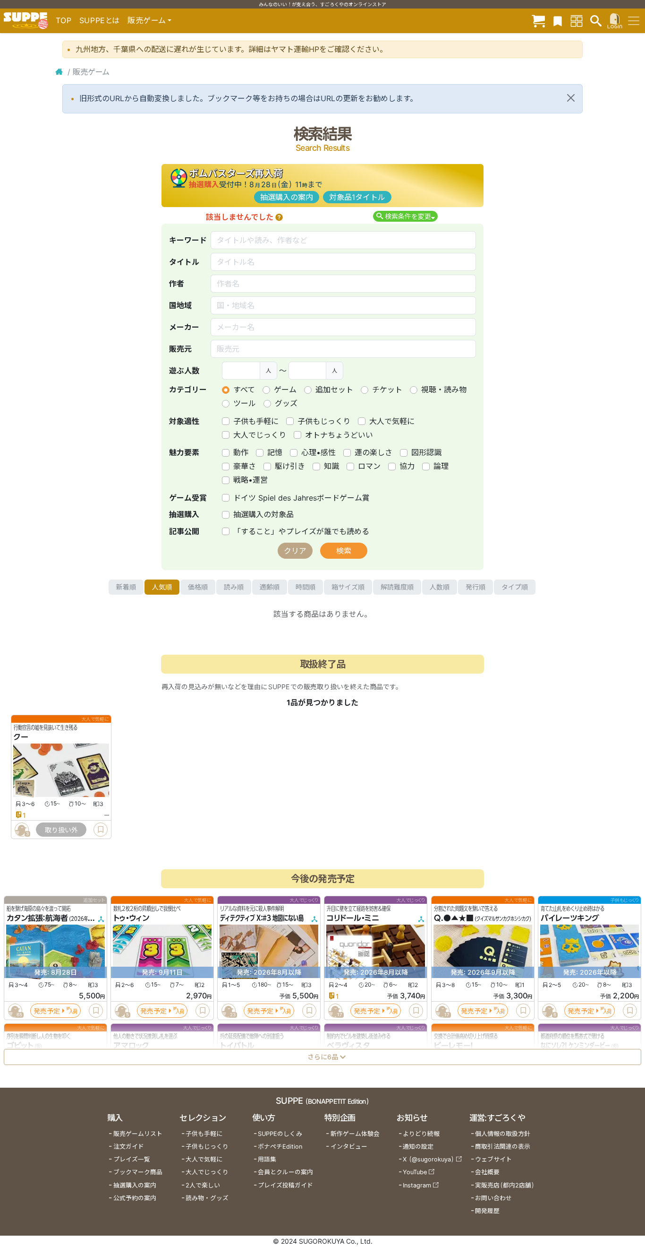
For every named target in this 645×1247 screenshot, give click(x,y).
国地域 (180, 305)
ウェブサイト (493, 1159)
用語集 (267, 1159)
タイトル (184, 262)
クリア (295, 550)
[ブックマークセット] (557, 20)
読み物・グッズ (207, 1198)
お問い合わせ (493, 1198)
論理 (441, 466)
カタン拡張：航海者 (37, 918)
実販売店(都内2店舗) (505, 1185)
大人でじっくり (259, 435)
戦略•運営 (250, 480)
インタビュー (349, 1146)
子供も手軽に (256, 421)
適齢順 (270, 587)
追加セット (334, 389)
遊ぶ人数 (184, 370)
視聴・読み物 (444, 389)
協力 (407, 466)
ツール (244, 403)
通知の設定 (418, 1146)
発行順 (475, 587)
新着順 (126, 587)
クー (21, 737)
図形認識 (426, 452)
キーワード (188, 240)
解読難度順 (397, 587)
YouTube (415, 1172)
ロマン (369, 466)
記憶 (274, 452)
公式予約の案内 (134, 1198)
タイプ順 (514, 587)
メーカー (184, 327)
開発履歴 (487, 1210)
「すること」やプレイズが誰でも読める (301, 531)
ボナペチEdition (280, 1146)
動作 (240, 452)
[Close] (571, 98)
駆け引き (290, 466)
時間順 (305, 587)
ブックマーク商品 (137, 1172)
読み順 (234, 587)
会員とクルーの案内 (285, 1172)
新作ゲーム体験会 (355, 1133)
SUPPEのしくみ (280, 1133)
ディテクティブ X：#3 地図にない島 (262, 918)
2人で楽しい (203, 1185)
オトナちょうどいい (339, 435)
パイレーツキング (570, 918)
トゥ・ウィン (131, 918)
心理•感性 (318, 452)
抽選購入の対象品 (263, 514)
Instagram (417, 1185)
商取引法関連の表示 (502, 1146)
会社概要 (487, 1172)
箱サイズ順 (348, 587)
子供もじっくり (323, 421)
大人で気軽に (392, 421)
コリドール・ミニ (353, 918)
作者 (176, 283)
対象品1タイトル (357, 197)
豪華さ (244, 466)
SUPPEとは (99, 20)
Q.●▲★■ (454, 918)
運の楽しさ (373, 452)
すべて (244, 389)
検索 (343, 550)
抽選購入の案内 (286, 197)
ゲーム (285, 389)
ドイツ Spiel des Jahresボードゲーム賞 (301, 497)
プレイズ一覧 (131, 1159)
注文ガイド (128, 1146)
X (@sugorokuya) (428, 1159)
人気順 (162, 587)
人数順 (440, 587)
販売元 (180, 349)
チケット (387, 389)
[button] (279, 217)
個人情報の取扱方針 (502, 1133)
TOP (64, 20)
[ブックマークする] (100, 830)
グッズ (286, 403)
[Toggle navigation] (633, 20)
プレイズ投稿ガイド (285, 1185)
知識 (331, 466)
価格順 (198, 587)
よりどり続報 (421, 1133)
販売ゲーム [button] (146, 20)
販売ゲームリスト (137, 1133)
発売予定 (47, 1011)
